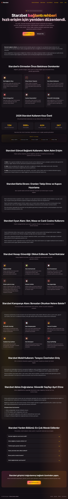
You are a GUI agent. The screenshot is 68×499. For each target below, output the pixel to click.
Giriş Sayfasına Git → (34, 482)
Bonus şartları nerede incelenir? (16, 455)
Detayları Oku (40, 33)
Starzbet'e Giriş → (28, 33)
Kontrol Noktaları (35, 2)
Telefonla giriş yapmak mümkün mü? (17, 445)
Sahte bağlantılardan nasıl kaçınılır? (17, 460)
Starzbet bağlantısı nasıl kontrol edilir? (17, 436)
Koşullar (55, 496)
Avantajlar (56, 2)
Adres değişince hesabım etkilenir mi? (17, 441)
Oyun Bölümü (50, 2)
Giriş (65, 2)
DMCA (59, 496)
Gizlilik (51, 496)
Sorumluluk (64, 496)
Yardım (61, 2)
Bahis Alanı (43, 2)
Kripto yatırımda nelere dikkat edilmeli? (17, 450)
